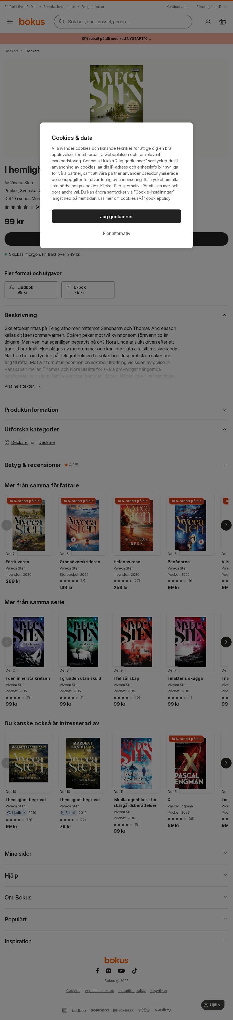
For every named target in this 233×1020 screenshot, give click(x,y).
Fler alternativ (116, 233)
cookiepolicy (158, 198)
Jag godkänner (116, 216)
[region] (116, 185)
